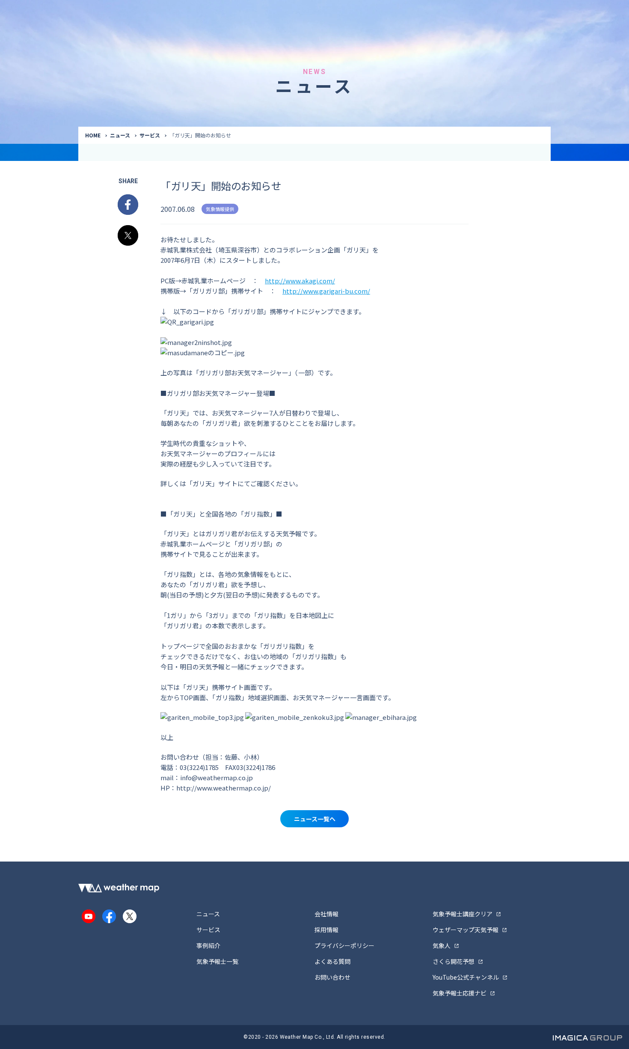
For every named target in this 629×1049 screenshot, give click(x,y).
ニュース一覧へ (314, 818)
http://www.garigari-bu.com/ (326, 290)
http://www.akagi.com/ (300, 280)
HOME (93, 135)
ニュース (120, 135)
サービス (149, 135)
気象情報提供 (220, 208)
